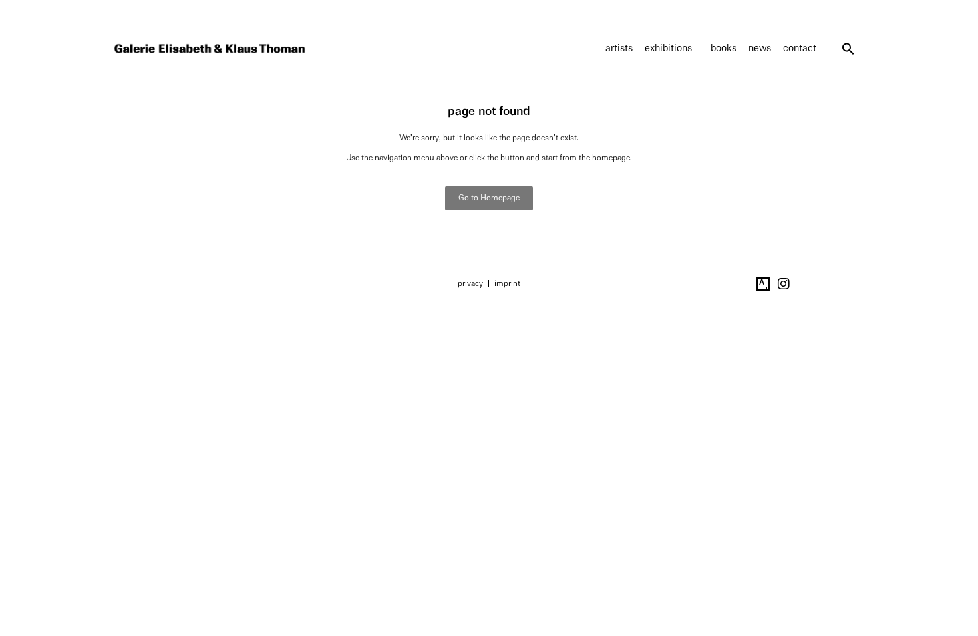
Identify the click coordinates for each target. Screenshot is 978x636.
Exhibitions (668, 48)
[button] (848, 48)
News (759, 48)
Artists (619, 48)
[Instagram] (783, 284)
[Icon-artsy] (763, 284)
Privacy (470, 283)
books (723, 48)
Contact (799, 48)
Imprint (507, 283)
